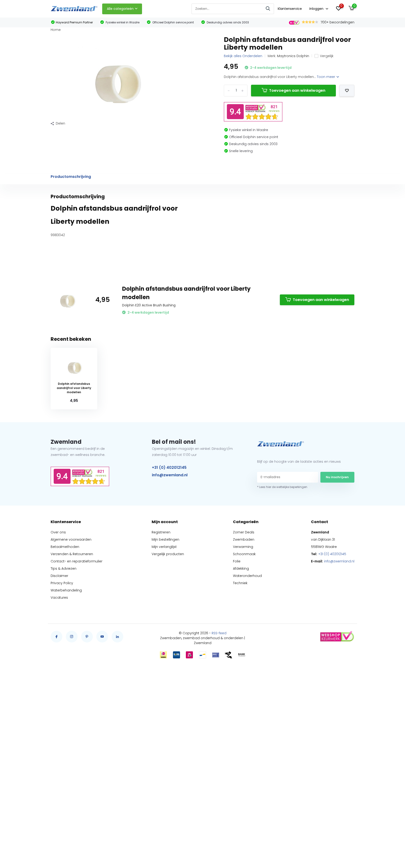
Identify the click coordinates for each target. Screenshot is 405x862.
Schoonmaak (244, 554)
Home (56, 29)
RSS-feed (219, 633)
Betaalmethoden (65, 546)
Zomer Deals (243, 532)
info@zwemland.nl (170, 475)
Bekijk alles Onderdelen (243, 56)
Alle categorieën (120, 8)
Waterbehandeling (66, 590)
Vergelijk (327, 56)
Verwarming (243, 546)
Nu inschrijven (337, 477)
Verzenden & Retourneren (72, 554)
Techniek (240, 583)
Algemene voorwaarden (71, 539)
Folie (236, 561)
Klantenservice (290, 8)
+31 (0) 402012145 (169, 467)
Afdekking (241, 568)
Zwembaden (243, 539)
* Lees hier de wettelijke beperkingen (282, 487)
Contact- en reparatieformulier (76, 561)
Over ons (58, 532)
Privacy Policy (62, 583)
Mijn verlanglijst (164, 546)
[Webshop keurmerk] (336, 636)
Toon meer (326, 76)
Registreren (161, 532)
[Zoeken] (268, 9)
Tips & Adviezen (63, 568)
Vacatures (59, 597)
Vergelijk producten (168, 554)
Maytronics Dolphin (293, 56)
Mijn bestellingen (165, 539)
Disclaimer (59, 575)
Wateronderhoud (247, 575)
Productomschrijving (71, 176)
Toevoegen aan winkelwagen (297, 90)
